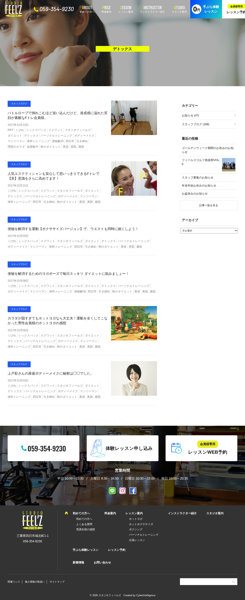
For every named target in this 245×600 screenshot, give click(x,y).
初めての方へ (87, 11)
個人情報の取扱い (35, 581)
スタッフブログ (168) (195, 124)
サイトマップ (57, 581)
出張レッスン (137, 540)
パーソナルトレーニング (143, 534)
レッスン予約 (116, 549)
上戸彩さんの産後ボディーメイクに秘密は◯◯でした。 (51, 373)
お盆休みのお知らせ (195, 193)
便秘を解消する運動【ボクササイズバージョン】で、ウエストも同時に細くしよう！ (73, 229)
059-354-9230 (56, 8)
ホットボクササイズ (141, 524)
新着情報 (78, 562)
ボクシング (135, 529)
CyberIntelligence (145, 595)
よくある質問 (84, 524)
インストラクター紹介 (152, 11)
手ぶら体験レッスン (211, 9)
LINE (112, 490)
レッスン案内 (125, 11)
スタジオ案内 (179, 11)
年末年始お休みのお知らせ (199, 185)
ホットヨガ (135, 518)
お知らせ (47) (190, 115)
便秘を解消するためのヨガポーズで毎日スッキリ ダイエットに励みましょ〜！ (68, 274)
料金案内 (106, 11)
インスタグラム (122, 490)
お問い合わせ (102, 562)
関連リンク (14, 581)
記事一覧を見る (208, 205)
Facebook (133, 490)
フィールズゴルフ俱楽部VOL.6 (201, 162)
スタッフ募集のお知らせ (197, 177)
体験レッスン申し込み (129, 448)
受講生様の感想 (85, 529)
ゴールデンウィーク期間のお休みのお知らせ (208, 150)
